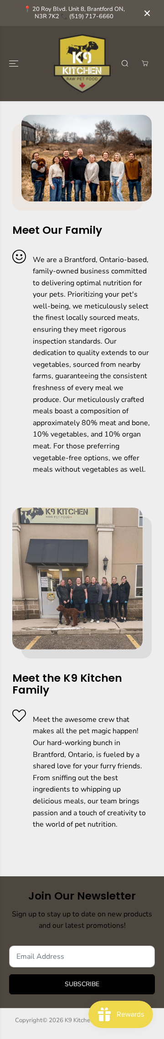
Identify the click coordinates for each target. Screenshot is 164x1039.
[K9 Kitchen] (82, 63)
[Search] (125, 63)
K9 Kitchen (79, 1020)
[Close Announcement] (147, 13)
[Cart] (145, 63)
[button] (14, 63)
